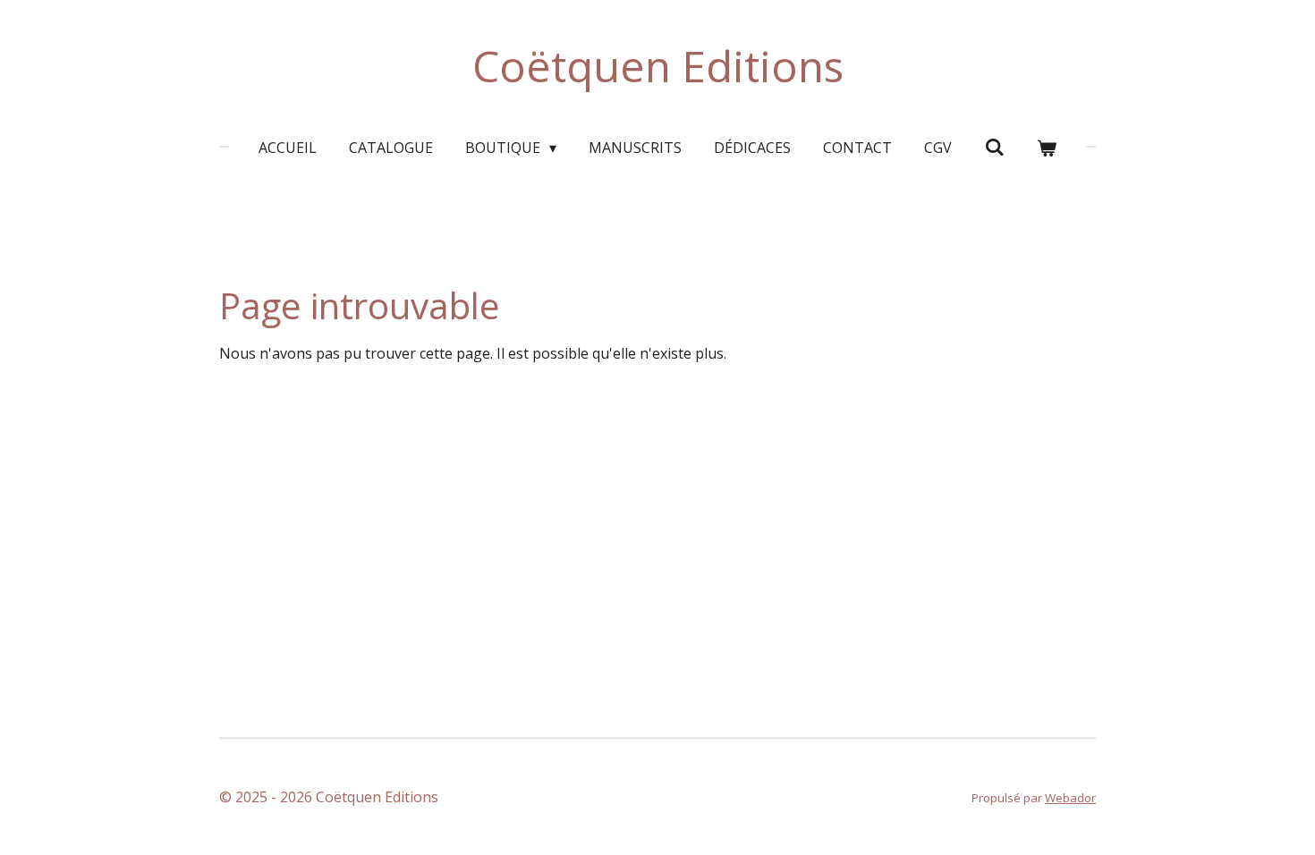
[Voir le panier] (1046, 147)
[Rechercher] (993, 146)
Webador (1070, 798)
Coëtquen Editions (658, 66)
